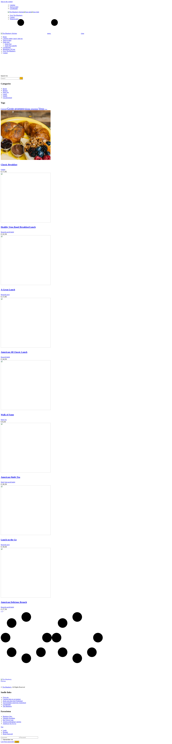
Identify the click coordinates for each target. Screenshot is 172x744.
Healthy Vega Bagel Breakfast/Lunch (18, 227)
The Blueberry (6, 687)
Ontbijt (5, 96)
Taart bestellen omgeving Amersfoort (14, 703)
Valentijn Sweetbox (9, 718)
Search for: (4, 76)
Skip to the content (7, 1)
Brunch (5, 90)
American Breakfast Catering (12, 722)
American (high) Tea (10, 477)
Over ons (6, 697)
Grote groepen (15, 108)
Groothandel (7, 704)
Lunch (5, 94)
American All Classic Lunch (14, 352)
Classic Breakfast (9, 164)
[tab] (87, 730)
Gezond (4, 109)
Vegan (45, 109)
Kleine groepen (31, 109)
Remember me (8, 740)
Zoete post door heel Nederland (13, 701)
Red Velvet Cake (8, 720)
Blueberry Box (7, 716)
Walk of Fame (7, 414)
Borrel (5, 89)
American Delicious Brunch (14, 602)
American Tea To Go (9, 723)
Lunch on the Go (9, 539)
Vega (41, 108)
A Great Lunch (8, 289)
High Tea (6, 92)
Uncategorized (7, 98)
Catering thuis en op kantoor (12, 699)
